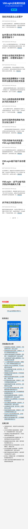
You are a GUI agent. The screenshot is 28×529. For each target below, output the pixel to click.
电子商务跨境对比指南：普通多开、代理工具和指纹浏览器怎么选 (14, 381)
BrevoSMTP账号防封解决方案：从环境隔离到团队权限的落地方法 (13, 388)
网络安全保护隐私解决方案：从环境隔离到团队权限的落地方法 (14, 418)
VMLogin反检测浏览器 (14, 3)
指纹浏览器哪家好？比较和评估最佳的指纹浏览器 (13, 79)
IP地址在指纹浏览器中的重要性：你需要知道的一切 (13, 58)
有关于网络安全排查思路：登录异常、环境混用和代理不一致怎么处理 (14, 403)
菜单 (15, 10)
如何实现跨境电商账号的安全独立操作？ (13, 121)
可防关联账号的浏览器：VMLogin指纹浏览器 (13, 141)
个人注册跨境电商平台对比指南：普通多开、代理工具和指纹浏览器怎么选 (14, 362)
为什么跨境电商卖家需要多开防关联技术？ (13, 100)
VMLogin (14, 21)
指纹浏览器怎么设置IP (12, 16)
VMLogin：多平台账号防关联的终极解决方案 (13, 183)
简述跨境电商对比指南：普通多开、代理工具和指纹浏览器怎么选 (14, 411)
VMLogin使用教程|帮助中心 (14, 311)
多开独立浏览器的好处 (12, 202)
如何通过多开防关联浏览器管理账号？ (13, 36)
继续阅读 (19, 27)
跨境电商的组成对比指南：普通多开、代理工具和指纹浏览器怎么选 (14, 351)
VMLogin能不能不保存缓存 (13, 162)
